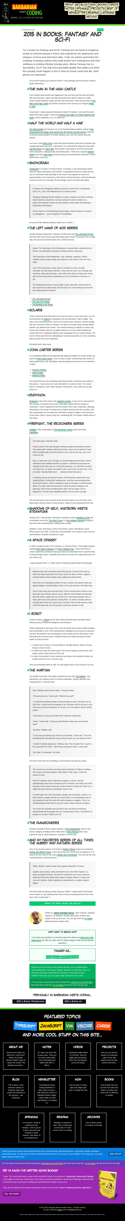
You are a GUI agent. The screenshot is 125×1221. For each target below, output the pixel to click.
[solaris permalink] (28, 310)
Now (93, 4)
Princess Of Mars (39, 370)
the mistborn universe (75, 520)
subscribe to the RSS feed (81, 982)
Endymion (33, 401)
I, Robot (46, 620)
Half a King (47, 143)
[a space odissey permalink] (28, 540)
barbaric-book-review (69, 957)
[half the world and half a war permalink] (28, 123)
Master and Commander (67, 855)
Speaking (82, 8)
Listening (107, 13)
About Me (72, 4)
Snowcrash (34, 169)
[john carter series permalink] (28, 350)
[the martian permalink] (28, 670)
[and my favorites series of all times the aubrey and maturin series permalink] (28, 840)
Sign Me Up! (116, 1154)
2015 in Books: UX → (74, 1001)
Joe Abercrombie (36, 129)
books (100, 30)
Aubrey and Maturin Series (40, 852)
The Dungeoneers (73, 829)
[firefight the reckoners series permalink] (28, 423)
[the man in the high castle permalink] (28, 89)
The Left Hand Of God (84, 234)
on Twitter (88, 918)
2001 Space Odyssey (45, 549)
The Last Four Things (41, 302)
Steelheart (33, 432)
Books (102, 4)
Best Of (112, 9)
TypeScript (25, 1025)
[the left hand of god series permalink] (28, 228)
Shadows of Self (83, 518)
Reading (93, 13)
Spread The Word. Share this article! (62, 903)
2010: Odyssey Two (66, 549)
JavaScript (51, 1026)
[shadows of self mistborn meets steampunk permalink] (28, 508)
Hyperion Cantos (64, 401)
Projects (98, 9)
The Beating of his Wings (42, 305)
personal (56, 957)
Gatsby (59, 1210)
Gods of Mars (37, 373)
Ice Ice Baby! (58, 985)
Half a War (49, 149)
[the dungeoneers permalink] (28, 823)
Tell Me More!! (11, 1194)
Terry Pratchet (72, 832)
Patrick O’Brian (69, 849)
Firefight (32, 430)
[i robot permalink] (28, 614)
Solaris (46, 319)
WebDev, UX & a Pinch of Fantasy (26, 18)
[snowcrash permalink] (28, 163)
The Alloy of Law (55, 520)
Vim (69, 1026)
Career (103, 1026)
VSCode (84, 1026)
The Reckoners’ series (63, 430)
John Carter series (44, 359)
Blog (84, 4)
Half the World (35, 149)
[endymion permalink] (28, 395)
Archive (91, 17)
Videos (113, 4)
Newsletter (77, 13)
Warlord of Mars (38, 375)
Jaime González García (64, 913)
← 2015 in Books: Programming (29, 1001)
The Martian (81, 676)
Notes (69, 9)
